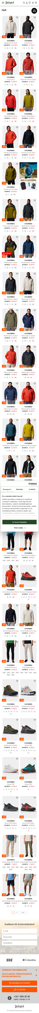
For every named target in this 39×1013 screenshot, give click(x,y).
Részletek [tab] (19, 489)
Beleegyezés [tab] (7, 489)
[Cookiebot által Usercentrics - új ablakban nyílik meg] (28, 484)
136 (23, 912)
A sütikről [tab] (32, 489)
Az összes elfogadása (19, 522)
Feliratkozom (19, 949)
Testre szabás (18, 528)
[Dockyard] (10, 2)
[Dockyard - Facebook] (9, 998)
